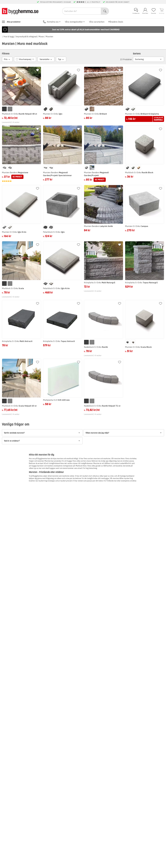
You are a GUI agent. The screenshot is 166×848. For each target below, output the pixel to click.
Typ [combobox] (59, 59)
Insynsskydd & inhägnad (26, 36)
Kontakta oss (53, 22)
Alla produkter (14, 22)
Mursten (49, 36)
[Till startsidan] (20, 11)
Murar (41, 36)
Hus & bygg (9, 36)
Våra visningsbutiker (74, 22)
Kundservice (136, 13)
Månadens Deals (115, 22)
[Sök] (105, 11)
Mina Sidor (145, 13)
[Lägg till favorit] (37, 70)
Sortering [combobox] (139, 59)
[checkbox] (25, 59)
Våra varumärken (96, 22)
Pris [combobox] (6, 59)
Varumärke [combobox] (44, 59)
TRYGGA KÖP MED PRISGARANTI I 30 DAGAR (55, 2)
